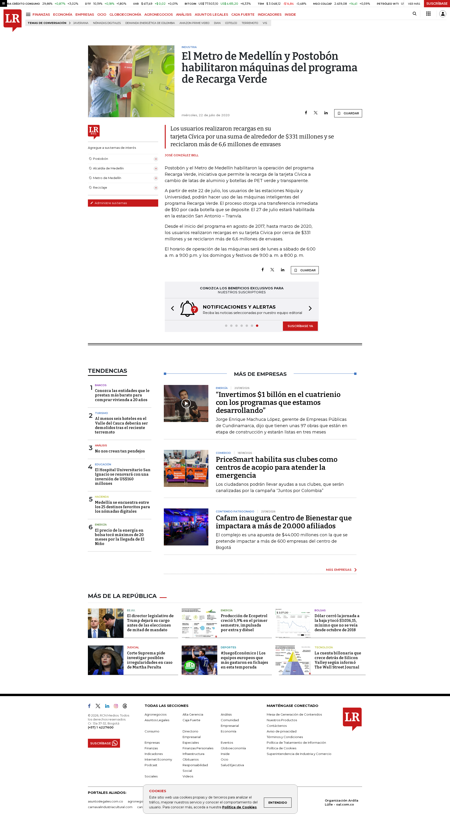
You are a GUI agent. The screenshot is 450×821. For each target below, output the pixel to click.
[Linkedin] (326, 113)
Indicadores (154, 754)
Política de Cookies (239, 807)
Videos (188, 776)
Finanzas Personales (198, 748)
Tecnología (324, 647)
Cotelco (231, 23)
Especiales (191, 742)
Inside (225, 754)
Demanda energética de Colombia (150, 23)
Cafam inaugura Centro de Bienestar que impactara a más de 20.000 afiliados (284, 522)
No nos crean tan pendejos (120, 451)
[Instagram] (118, 707)
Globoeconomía (233, 748)
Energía (101, 524)
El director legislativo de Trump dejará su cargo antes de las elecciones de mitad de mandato (150, 623)
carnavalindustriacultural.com (110, 807)
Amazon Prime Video (194, 23)
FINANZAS (41, 14)
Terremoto (250, 23)
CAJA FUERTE (243, 14)
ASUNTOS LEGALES (211, 14)
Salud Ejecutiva (232, 765)
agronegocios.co (141, 801)
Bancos (101, 385)
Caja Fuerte (191, 720)
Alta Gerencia (193, 714)
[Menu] (29, 14)
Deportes (228, 647)
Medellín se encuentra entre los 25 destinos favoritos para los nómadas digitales (122, 507)
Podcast (151, 765)
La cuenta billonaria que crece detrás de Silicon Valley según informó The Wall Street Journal (338, 660)
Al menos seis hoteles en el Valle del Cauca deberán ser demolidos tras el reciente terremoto (121, 425)
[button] (171, 309)
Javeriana (80, 23)
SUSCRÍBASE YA (300, 326)
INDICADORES (269, 14)
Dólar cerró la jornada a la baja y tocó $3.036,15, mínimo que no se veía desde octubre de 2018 (337, 623)
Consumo (152, 731)
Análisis (101, 445)
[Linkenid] (109, 707)
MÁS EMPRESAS (339, 569)
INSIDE (290, 14)
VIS (265, 23)
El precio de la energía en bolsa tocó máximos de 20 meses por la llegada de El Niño (119, 537)
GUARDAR (351, 113)
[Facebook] (306, 113)
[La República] (13, 20)
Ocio (224, 759)
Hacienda (102, 496)
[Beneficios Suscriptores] (428, 13)
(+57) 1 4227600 (100, 727)
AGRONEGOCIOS (158, 14)
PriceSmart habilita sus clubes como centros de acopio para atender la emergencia (277, 467)
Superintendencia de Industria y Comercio (299, 754)
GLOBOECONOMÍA (125, 14)
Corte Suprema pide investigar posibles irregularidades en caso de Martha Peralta (149, 660)
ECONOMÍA (62, 14)
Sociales (151, 776)
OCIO (101, 14)
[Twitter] (316, 113)
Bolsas (320, 610)
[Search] (414, 13)
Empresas (152, 742)
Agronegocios (155, 714)
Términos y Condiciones (285, 737)
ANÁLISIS (183, 14)
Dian (217, 23)
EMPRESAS (84, 14)
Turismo (101, 413)
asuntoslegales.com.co (105, 801)
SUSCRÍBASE (437, 3)
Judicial (133, 647)
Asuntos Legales (157, 720)
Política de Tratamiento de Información (296, 742)
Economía (228, 731)
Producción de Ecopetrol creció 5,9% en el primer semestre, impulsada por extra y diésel (244, 623)
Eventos (227, 742)
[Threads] (127, 707)
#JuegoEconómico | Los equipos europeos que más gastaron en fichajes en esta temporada (244, 660)
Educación (103, 464)
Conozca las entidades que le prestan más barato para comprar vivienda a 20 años (122, 395)
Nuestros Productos (282, 720)
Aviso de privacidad (281, 731)
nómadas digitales (107, 23)
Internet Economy (158, 759)
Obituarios (191, 759)
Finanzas (151, 748)
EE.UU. (131, 610)
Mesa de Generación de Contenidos (294, 714)
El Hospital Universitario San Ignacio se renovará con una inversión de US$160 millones (122, 477)
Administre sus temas (110, 203)
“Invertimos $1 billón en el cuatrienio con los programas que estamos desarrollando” (278, 402)
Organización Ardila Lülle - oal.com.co (341, 802)
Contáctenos (277, 726)
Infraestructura (193, 754)
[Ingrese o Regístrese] (442, 13)
